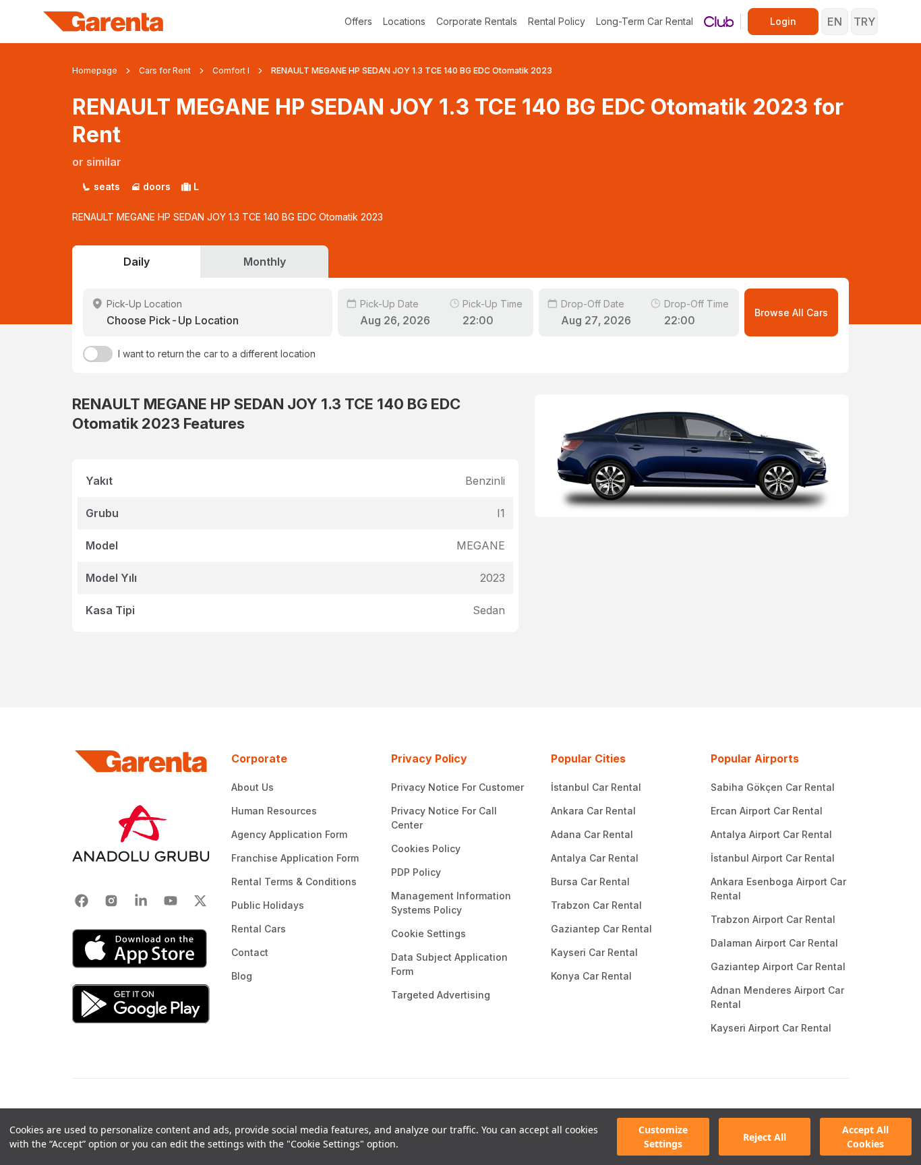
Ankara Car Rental (593, 810)
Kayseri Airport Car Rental (771, 1028)
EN (834, 21)
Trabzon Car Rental (596, 905)
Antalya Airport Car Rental (771, 834)
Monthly (264, 261)
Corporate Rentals (476, 21)
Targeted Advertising (440, 994)
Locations (404, 21)
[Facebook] (81, 900)
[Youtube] (170, 900)
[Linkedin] (141, 900)
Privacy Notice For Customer (457, 787)
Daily (136, 261)
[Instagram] (111, 900)
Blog (241, 976)
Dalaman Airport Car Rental (774, 943)
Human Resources (274, 810)
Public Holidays (267, 905)
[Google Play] (141, 1003)
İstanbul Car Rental (596, 787)
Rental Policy (556, 21)
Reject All (764, 1137)
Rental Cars (258, 928)
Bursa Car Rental (590, 881)
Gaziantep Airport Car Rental (778, 966)
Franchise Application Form (295, 858)
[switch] (98, 354)
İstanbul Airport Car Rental (773, 858)
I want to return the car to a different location (217, 353)
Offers (358, 21)
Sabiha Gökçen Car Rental (773, 787)
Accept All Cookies (865, 1136)
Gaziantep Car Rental (601, 928)
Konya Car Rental (591, 976)
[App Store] (141, 948)
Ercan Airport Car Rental (767, 810)
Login (783, 21)
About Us (252, 787)
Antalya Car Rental (594, 858)
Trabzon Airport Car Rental (773, 919)
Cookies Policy (425, 848)
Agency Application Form (289, 834)
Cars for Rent (165, 70)
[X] (200, 900)
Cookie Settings (428, 933)
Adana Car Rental (592, 834)
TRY (864, 21)
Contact (249, 952)
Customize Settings (663, 1136)
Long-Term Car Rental (644, 21)
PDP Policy (416, 872)
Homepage (94, 70)
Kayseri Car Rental (594, 952)
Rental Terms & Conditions (294, 881)
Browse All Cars (791, 312)
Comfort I (230, 70)
